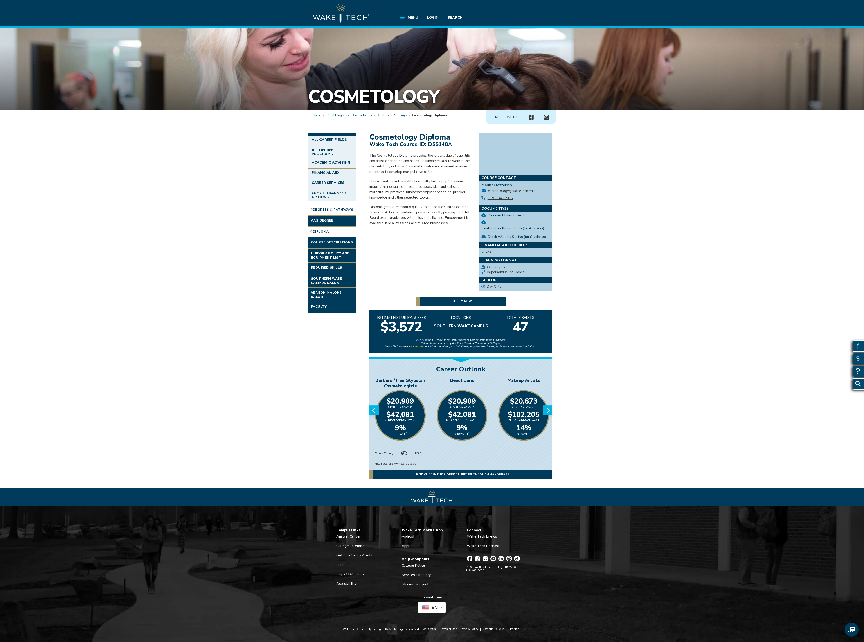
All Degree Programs (322, 151)
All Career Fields (329, 139)
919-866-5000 (475, 570)
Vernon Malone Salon (326, 294)
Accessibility (346, 583)
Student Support (415, 584)
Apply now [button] (462, 301)
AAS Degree (322, 220)
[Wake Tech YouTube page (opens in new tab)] (493, 559)
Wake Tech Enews (482, 536)
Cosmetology (373, 96)
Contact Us (428, 629)
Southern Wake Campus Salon (326, 280)
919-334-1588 (500, 198)
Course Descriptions (332, 242)
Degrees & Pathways (392, 115)
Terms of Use (448, 629)
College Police (413, 565)
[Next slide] (547, 410)
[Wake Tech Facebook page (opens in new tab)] (469, 559)
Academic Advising (331, 162)
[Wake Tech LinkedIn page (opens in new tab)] (501, 559)
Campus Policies (493, 629)
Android (408, 536)
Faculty (319, 306)
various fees (416, 346)
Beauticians (462, 380)
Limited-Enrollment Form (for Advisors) (513, 228)
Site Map (513, 629)
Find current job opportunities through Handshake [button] (462, 474)
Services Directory (416, 574)
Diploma (321, 231)
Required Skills (326, 267)
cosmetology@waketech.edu (511, 191)
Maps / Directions (350, 574)
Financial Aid (325, 172)
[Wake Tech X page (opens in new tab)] (485, 559)
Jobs (339, 564)
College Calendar (350, 545)
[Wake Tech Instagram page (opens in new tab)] (477, 559)
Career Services (328, 182)
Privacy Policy (469, 629)
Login (433, 17)
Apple (407, 545)
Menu (413, 17)
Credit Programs (337, 115)
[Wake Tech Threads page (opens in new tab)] (509, 559)
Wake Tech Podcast (483, 545)
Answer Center (348, 536)
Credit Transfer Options (329, 194)
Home (317, 115)
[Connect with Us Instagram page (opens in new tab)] (546, 117)
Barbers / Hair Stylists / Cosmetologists (400, 383)
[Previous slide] (374, 410)
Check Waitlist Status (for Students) (517, 236)
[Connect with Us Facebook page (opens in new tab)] (531, 117)
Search (455, 17)
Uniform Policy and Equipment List (330, 255)
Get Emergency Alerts (354, 555)
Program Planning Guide (507, 215)
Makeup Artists (524, 380)
